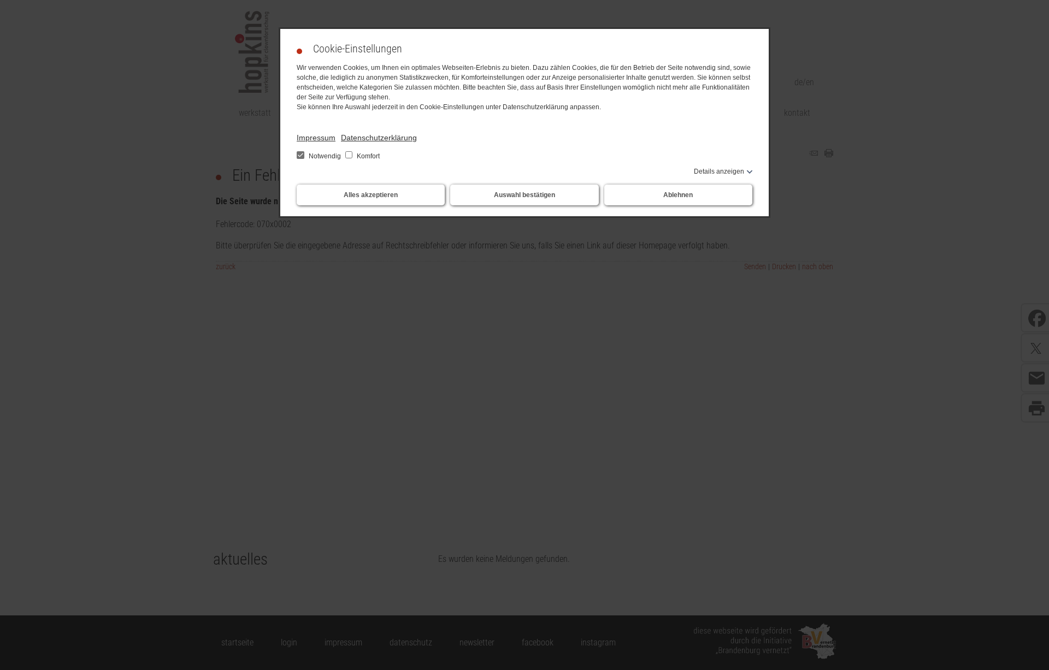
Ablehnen (678, 195)
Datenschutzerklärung (379, 137)
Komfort (367, 156)
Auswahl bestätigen (524, 195)
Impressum (316, 137)
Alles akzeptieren (371, 195)
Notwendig (325, 156)
